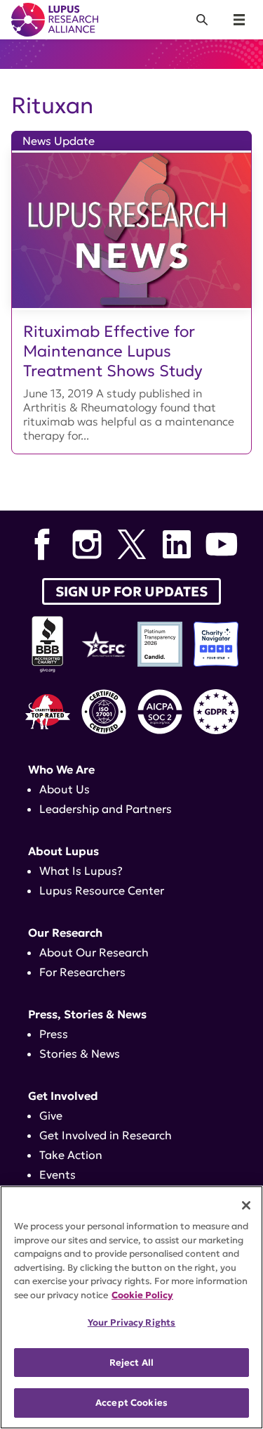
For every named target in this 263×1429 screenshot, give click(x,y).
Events (57, 1174)
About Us (64, 789)
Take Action (70, 1155)
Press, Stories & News (87, 1014)
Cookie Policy (142, 1295)
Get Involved (63, 1096)
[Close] (246, 1205)
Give (50, 1115)
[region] (131, 1307)
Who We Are (61, 769)
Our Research (65, 932)
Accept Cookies (131, 1403)
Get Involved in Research (105, 1135)
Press (53, 1034)
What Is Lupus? (81, 871)
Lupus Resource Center (101, 890)
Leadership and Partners (105, 809)
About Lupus (63, 851)
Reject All (131, 1363)
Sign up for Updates (131, 591)
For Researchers (82, 972)
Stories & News (79, 1053)
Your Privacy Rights (131, 1322)
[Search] (202, 20)
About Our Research (94, 952)
